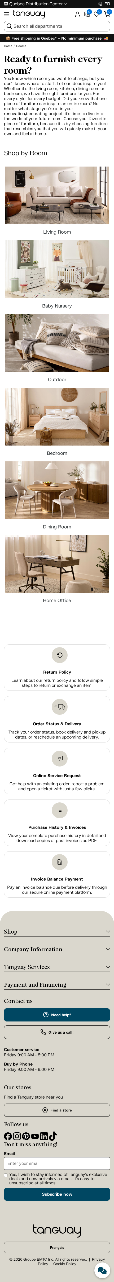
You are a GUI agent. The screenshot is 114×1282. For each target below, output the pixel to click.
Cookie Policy (64, 1264)
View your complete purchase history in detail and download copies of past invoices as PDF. (57, 838)
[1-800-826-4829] (100, 4)
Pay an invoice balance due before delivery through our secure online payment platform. (57, 890)
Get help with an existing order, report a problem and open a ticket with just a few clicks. (57, 786)
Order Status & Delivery (57, 724)
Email (9, 1154)
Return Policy (57, 672)
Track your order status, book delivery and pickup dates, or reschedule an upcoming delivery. (57, 735)
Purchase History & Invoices (57, 827)
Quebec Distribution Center (36, 3)
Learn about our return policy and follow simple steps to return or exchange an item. (57, 683)
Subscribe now (57, 1194)
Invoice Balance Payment (57, 879)
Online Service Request (57, 775)
